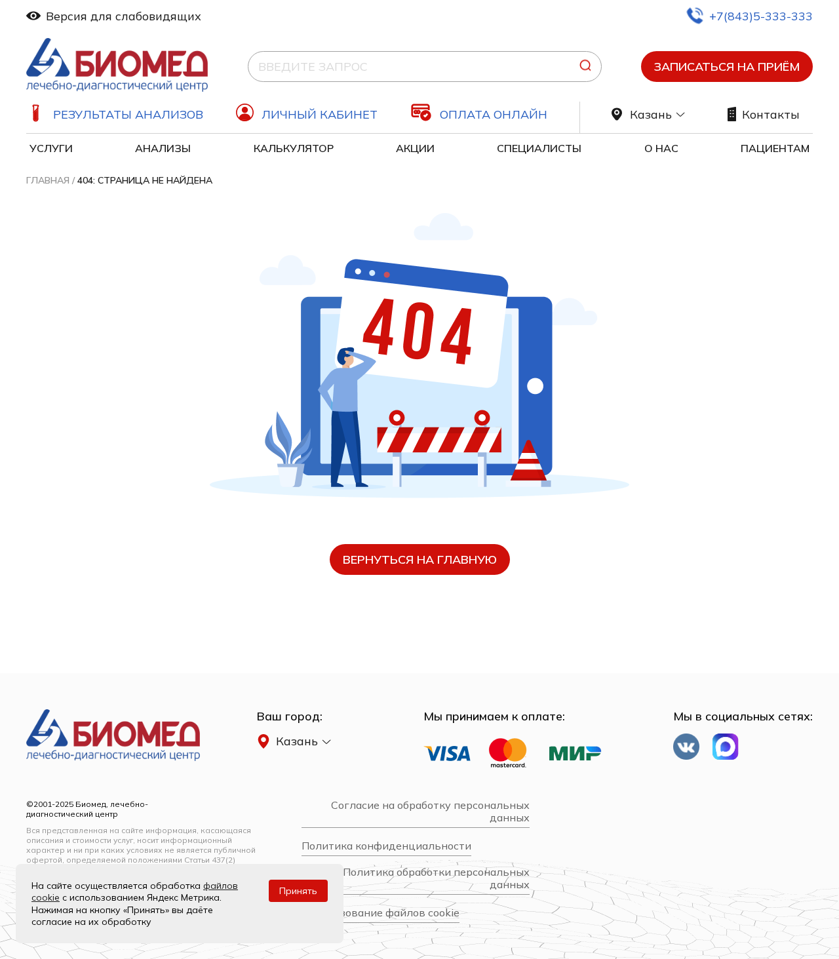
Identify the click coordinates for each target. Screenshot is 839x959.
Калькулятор (294, 148)
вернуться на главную (420, 559)
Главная (47, 180)
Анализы (163, 148)
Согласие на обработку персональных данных (430, 811)
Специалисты (539, 148)
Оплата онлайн (493, 114)
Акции (415, 148)
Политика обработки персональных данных (436, 878)
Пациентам (775, 148)
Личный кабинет (320, 114)
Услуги (51, 148)
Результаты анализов (128, 114)
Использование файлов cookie (380, 913)
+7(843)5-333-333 (761, 16)
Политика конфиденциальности (386, 846)
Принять (298, 891)
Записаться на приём (727, 66)
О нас (661, 148)
